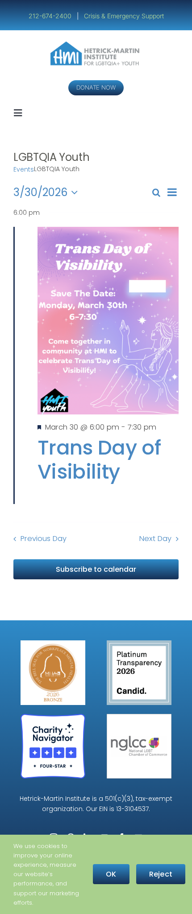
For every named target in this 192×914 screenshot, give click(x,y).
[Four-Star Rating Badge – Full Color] (53, 717)
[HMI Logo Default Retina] (96, 44)
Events (23, 169)
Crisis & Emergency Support (124, 16)
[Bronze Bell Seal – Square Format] (53, 643)
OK (111, 874)
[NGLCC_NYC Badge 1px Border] (139, 717)
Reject (160, 874)
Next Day (155, 538)
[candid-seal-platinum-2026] (139, 643)
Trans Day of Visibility (99, 460)
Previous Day (44, 538)
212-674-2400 (51, 16)
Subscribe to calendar (96, 569)
